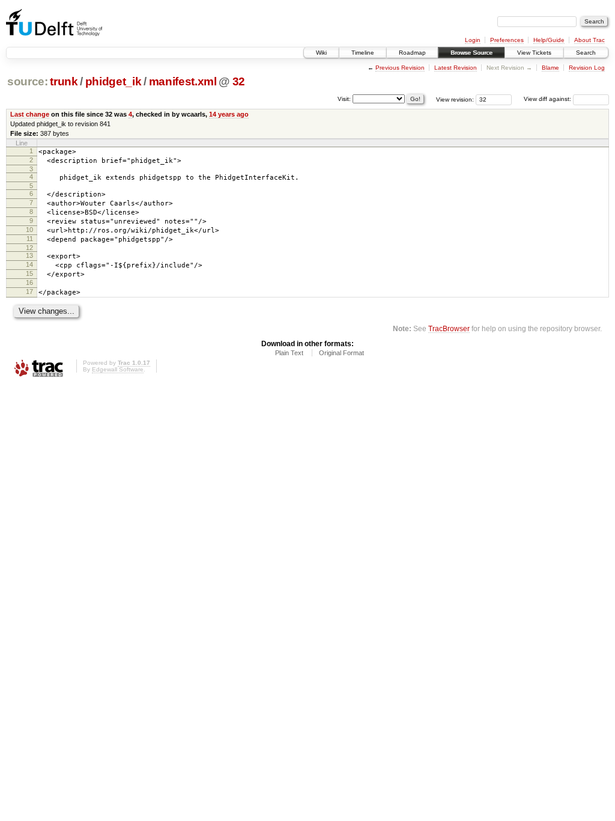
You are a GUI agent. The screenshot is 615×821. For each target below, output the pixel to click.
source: (27, 81)
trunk (63, 81)
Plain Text (289, 352)
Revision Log (587, 67)
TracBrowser (449, 328)
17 (29, 291)
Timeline (362, 52)
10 (29, 229)
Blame (550, 67)
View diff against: (548, 99)
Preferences (507, 40)
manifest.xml (183, 81)
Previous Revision (400, 67)
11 (29, 238)
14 (29, 264)
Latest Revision (455, 67)
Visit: (344, 98)
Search (586, 52)
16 (29, 282)
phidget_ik (113, 81)
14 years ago (229, 114)
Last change (29, 114)
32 (238, 81)
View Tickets (534, 52)
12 (29, 247)
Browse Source (471, 52)
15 (29, 273)
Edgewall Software (118, 369)
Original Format (341, 352)
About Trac (589, 40)
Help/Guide (549, 40)
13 (29, 255)
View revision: (455, 99)
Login (472, 40)
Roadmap (412, 52)
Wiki (321, 52)
